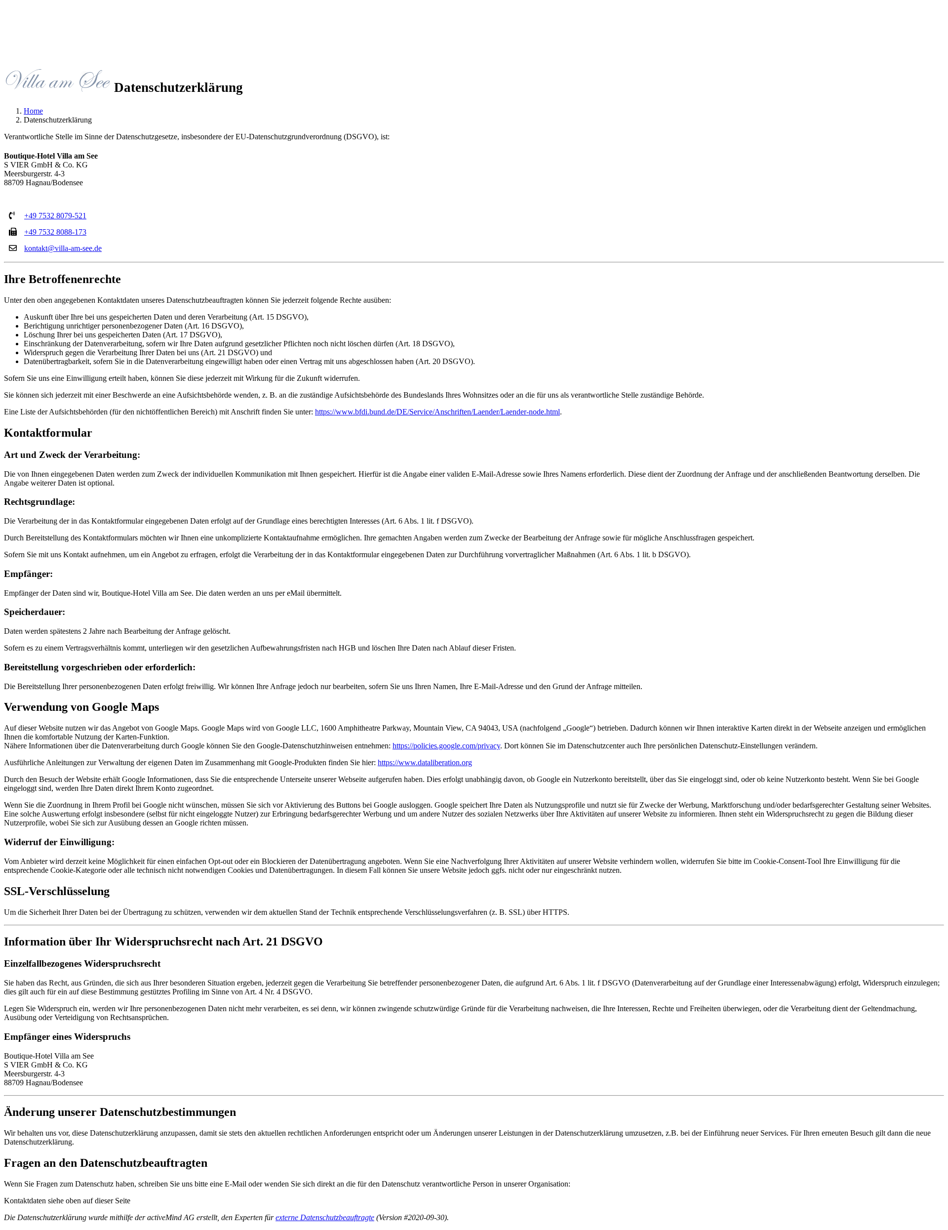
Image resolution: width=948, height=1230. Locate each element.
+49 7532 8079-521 (55, 215)
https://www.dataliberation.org (425, 762)
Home (33, 111)
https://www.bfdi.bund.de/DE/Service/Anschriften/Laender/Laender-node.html (437, 412)
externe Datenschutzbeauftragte (325, 1217)
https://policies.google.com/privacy (446, 745)
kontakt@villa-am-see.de (63, 248)
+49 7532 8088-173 (55, 232)
